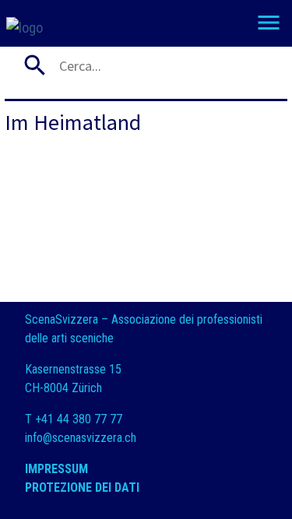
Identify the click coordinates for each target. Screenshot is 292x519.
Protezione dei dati (83, 487)
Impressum (56, 468)
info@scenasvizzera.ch (80, 437)
